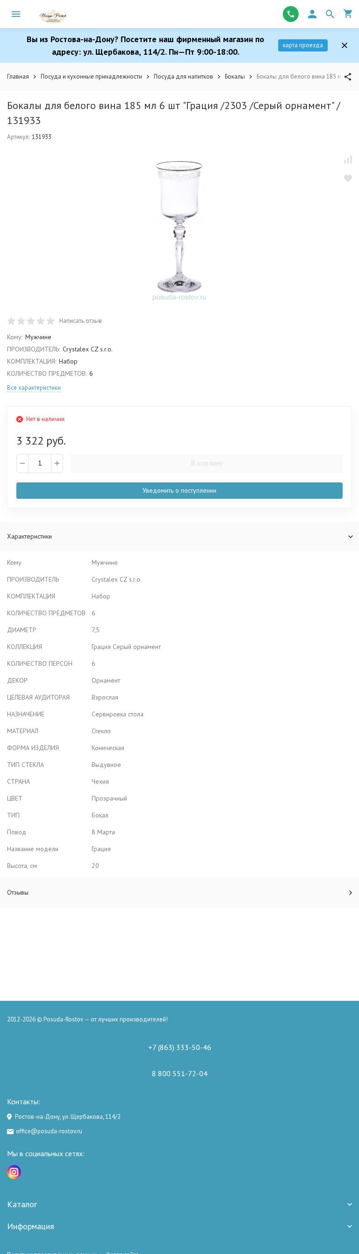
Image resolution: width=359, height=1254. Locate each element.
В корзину (207, 462)
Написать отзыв (80, 321)
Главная (18, 76)
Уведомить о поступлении (179, 490)
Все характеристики (34, 388)
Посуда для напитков (183, 76)
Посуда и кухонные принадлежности (91, 76)
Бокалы (235, 76)
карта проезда (303, 45)
